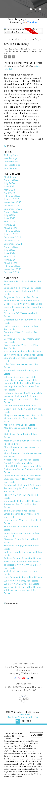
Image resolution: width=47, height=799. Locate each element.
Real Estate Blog (12, 165)
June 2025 (9, 218)
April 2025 (9, 225)
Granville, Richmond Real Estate (20, 380)
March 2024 (10, 263)
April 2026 (9, 193)
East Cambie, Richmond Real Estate (22, 352)
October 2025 (11, 206)
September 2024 (13, 244)
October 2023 (11, 272)
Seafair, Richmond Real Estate (19, 511)
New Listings (10, 158)
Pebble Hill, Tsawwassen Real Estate (22, 466)
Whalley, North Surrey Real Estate (21, 584)
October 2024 (11, 241)
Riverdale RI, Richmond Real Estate (22, 501)
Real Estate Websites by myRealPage (23, 717)
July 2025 (9, 215)
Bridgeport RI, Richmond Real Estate (22, 288)
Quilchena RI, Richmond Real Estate (22, 485)
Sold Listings (10, 168)
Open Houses (11, 162)
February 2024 (12, 266)
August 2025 (11, 212)
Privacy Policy (23, 715)
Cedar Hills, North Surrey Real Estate (23, 304)
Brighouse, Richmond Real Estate (21, 297)
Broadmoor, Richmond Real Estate (21, 301)
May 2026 (9, 190)
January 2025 (11, 234)
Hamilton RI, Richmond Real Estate (22, 383)
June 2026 (9, 187)
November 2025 (12, 202)
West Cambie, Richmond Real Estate (23, 578)
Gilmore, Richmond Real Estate (20, 377)
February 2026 (12, 196)
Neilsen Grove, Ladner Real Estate (21, 460)
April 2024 (9, 260)
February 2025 (12, 231)
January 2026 (11, 199)
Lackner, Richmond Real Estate (20, 406)
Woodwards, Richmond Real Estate (22, 587)
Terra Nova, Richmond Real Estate (21, 562)
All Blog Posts (11, 155)
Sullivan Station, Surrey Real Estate (22, 558)
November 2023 (12, 269)
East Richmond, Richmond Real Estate (23, 355)
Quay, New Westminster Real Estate (22, 476)
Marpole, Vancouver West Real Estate (23, 415)
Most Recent (10, 177)
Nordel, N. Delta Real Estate (18, 463)
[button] (15, 678)
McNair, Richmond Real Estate (19, 425)
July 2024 (9, 250)
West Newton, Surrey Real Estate (21, 581)
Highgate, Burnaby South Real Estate (23, 393)
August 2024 (11, 247)
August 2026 (11, 180)
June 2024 (9, 253)
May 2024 (9, 257)
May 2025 (9, 222)
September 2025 (13, 209)
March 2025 (10, 228)
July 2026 (9, 183)
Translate (32, 23)
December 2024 (12, 238)
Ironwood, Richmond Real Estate (21, 396)
